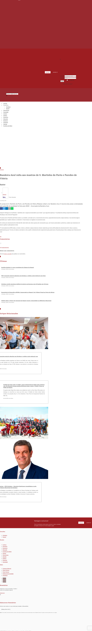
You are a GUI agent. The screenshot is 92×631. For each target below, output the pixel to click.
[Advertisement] (46, 154)
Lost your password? (70, 82)
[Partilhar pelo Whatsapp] (12, 208)
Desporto (5, 122)
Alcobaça (8, 107)
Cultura (5, 114)
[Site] (3, 197)
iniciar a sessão (7, 254)
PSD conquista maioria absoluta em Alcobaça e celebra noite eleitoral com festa (23, 275)
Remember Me (71, 80)
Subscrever (2, 593)
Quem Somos (6, 570)
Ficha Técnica (6, 572)
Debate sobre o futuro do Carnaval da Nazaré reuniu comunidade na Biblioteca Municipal (26, 300)
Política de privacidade (8, 574)
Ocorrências (6, 110)
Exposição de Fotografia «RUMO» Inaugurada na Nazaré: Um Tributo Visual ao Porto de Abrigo (27, 292)
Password (62, 78)
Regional (5, 121)
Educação (5, 119)
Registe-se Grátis (76, 84)
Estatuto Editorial (7, 568)
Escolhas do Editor (7, 126)
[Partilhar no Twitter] (4, 208)
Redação (4, 194)
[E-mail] (5, 197)
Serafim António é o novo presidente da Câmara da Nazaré (17, 267)
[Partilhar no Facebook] (1, 208)
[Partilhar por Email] (9, 208)
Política (5, 115)
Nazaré (7, 108)
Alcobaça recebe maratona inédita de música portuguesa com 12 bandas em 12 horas (24, 284)
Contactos (5, 575)
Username (62, 76)
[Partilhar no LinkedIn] (6, 208)
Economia (5, 117)
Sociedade (5, 112)
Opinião (5, 124)
